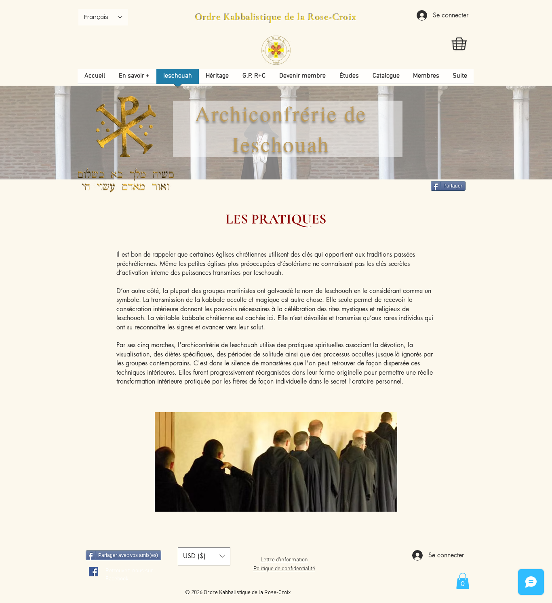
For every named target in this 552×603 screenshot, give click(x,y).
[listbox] (204, 556)
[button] (349, 79)
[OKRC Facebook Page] (93, 571)
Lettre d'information (284, 560)
